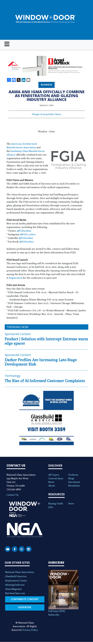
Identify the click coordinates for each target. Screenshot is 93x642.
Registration (15, 277)
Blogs (71, 478)
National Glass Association (19, 572)
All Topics (53, 474)
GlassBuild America (16, 576)
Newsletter (74, 485)
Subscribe (53, 614)
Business (46, 85)
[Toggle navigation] (7, 44)
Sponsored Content (18, 334)
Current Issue (55, 478)
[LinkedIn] (29, 549)
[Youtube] (8, 549)
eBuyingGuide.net (14, 584)
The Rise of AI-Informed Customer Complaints (45, 380)
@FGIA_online (28, 234)
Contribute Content (25, 599)
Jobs (50, 507)
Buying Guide (55, 503)
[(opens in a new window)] (46, 66)
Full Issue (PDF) (56, 611)
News (51, 482)
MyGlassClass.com (15, 593)
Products (73, 474)
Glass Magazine (13, 589)
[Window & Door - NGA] (45, 19)
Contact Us (13, 494)
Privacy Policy (30, 629)
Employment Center (16, 580)
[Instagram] (22, 549)
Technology (12, 376)
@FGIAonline (24, 230)
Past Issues (74, 482)
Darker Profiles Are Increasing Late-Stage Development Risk (41, 361)
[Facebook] (15, 549)
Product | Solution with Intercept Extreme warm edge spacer (46, 341)
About (51, 485)
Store (71, 503)
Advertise (24, 607)
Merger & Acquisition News (46, 114)
